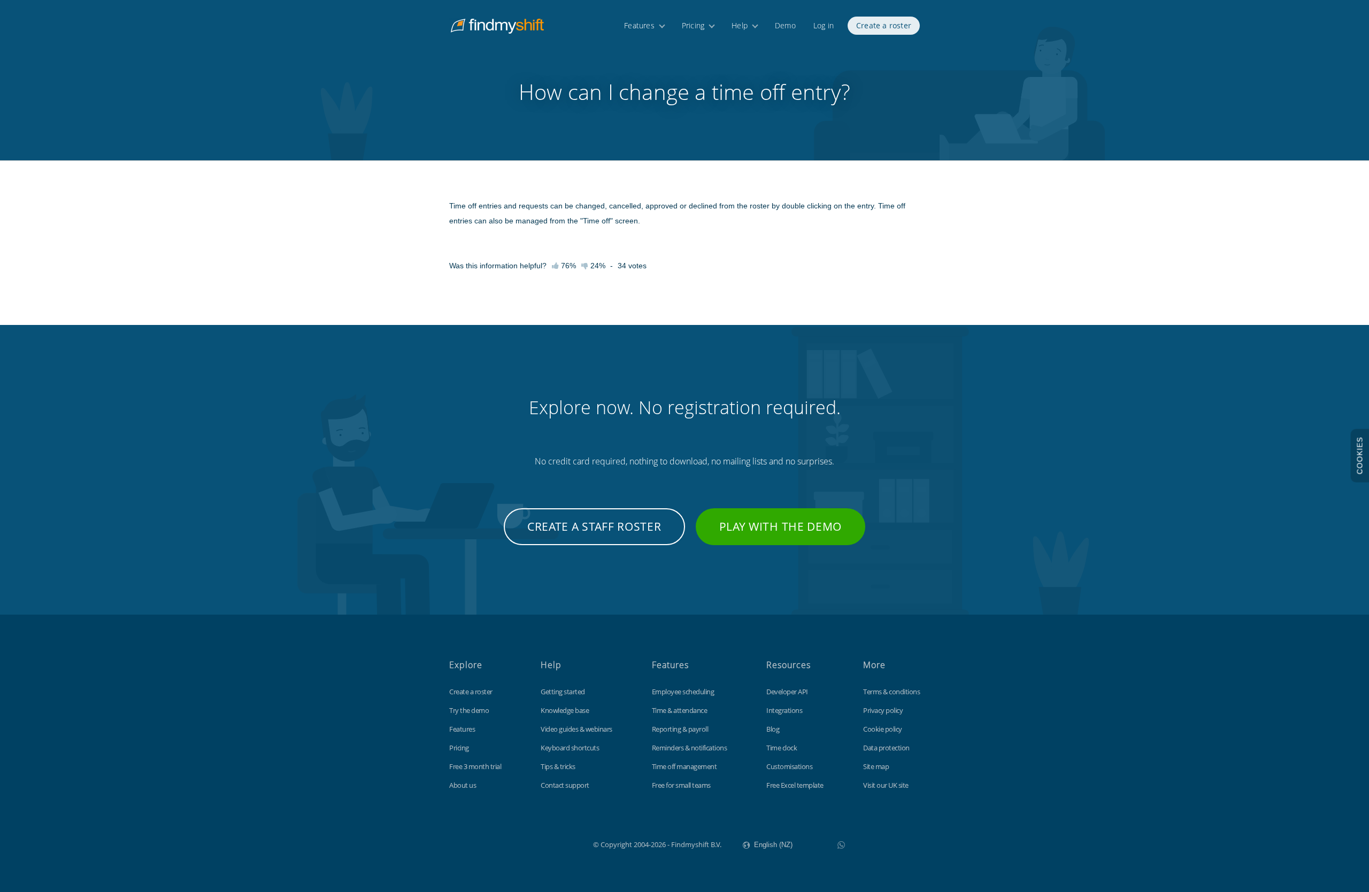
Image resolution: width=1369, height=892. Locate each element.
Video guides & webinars (576, 729)
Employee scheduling (683, 691)
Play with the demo (780, 526)
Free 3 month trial (475, 766)
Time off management (684, 766)
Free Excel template (795, 785)
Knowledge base (565, 710)
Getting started (563, 691)
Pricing (693, 25)
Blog (772, 729)
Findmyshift (539, 843)
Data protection (886, 748)
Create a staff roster (594, 526)
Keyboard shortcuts (570, 748)
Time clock (781, 748)
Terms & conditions (891, 691)
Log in (823, 25)
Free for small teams (681, 785)
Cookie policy (882, 729)
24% (596, 265)
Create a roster (883, 25)
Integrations (784, 710)
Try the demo (469, 710)
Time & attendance (679, 710)
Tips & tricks (558, 766)
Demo (785, 25)
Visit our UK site (886, 785)
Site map (876, 766)
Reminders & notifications (689, 748)
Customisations (789, 766)
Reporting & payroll (680, 729)
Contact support (565, 785)
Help (740, 25)
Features (639, 25)
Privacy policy (883, 710)
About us (462, 785)
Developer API (787, 691)
